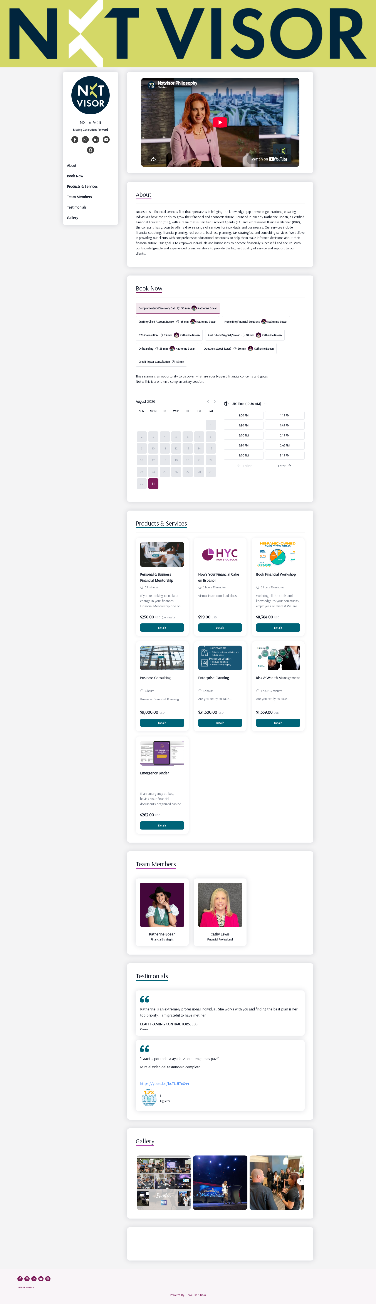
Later (281, 466)
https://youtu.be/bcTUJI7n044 (164, 1083)
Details (162, 627)
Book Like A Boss (196, 1295)
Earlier (247, 466)
